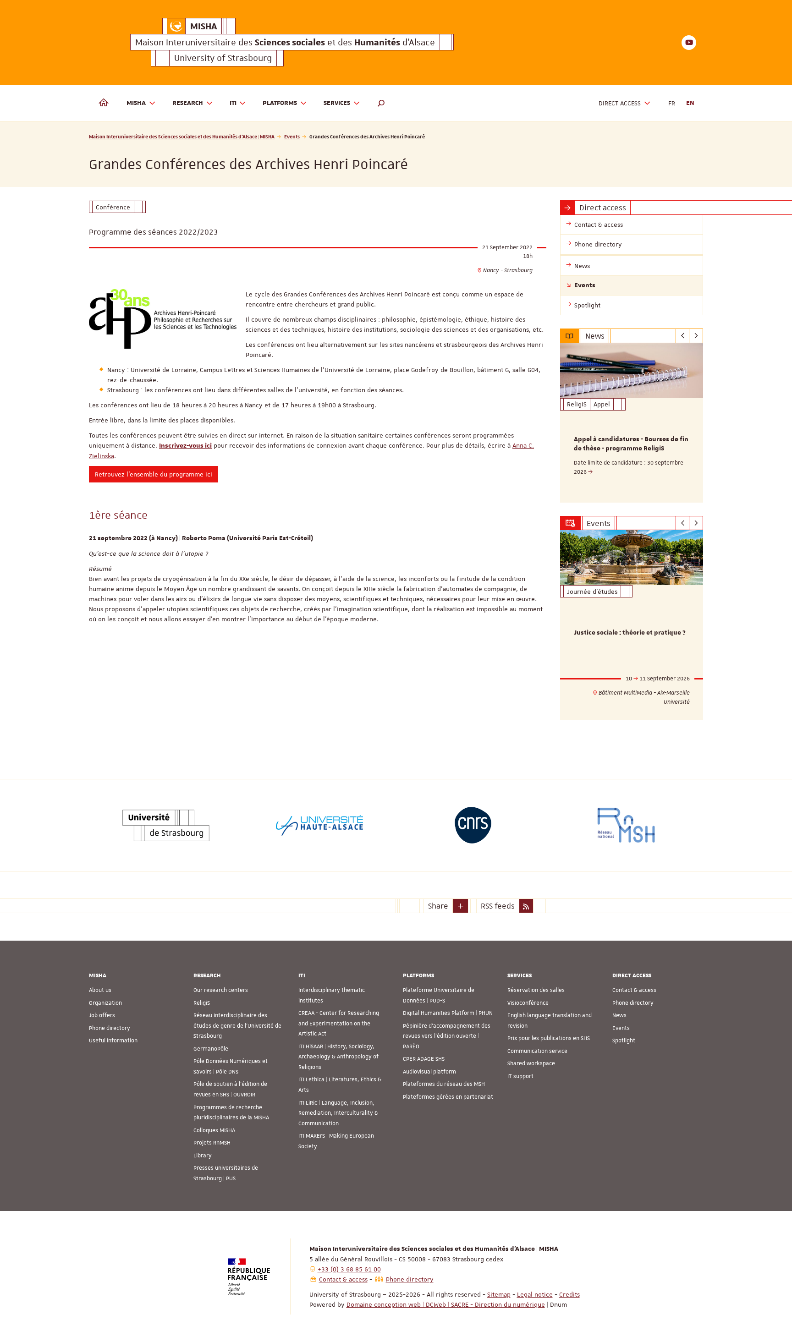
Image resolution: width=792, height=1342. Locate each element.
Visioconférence (528, 1003)
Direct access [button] (620, 103)
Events (292, 136)
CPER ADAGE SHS (424, 1059)
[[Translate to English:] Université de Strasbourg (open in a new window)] (166, 825)
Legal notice (535, 1294)
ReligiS (201, 1003)
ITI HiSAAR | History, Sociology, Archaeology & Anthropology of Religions (338, 1057)
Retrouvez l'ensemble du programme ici (153, 474)
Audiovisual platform (429, 1071)
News (619, 1015)
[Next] (696, 336)
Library (202, 1155)
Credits (569, 1294)
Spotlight (623, 1040)
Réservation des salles (536, 990)
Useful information (113, 1040)
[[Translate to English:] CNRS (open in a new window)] (473, 825)
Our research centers (220, 990)
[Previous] (683, 336)
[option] (632, 423)
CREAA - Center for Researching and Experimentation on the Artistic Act (338, 1023)
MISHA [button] (136, 103)
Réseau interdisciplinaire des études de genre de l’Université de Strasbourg (237, 1026)
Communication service (537, 1051)
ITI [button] (233, 103)
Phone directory (109, 1028)
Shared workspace (531, 1063)
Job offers (102, 1015)
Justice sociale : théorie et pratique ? (630, 633)
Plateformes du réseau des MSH (444, 1084)
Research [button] (187, 103)
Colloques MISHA (214, 1130)
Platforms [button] (280, 103)
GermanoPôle (210, 1048)
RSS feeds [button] (498, 906)
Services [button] (337, 103)
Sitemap (499, 1294)
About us (100, 990)
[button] (381, 103)
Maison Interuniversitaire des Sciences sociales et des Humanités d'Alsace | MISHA (182, 136)
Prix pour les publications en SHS (548, 1038)
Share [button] (438, 906)
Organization (105, 1003)
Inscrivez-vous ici (185, 446)
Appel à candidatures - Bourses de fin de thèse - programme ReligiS (631, 444)
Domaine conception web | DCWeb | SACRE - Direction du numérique (445, 1304)
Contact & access (634, 990)
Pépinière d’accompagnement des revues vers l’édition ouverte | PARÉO (446, 1036)
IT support (520, 1076)
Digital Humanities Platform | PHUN (448, 1013)
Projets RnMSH (212, 1142)
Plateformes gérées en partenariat (448, 1097)
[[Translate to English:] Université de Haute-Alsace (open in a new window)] (319, 825)
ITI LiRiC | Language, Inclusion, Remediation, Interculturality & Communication (338, 1113)
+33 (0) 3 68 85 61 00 (349, 1269)
